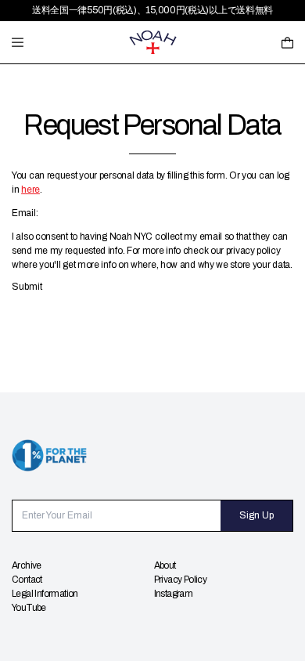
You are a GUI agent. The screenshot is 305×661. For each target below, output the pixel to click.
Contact (27, 579)
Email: (25, 213)
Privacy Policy (180, 579)
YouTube (29, 607)
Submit (27, 286)
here (30, 189)
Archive (26, 565)
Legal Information (45, 593)
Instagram (173, 593)
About (165, 565)
